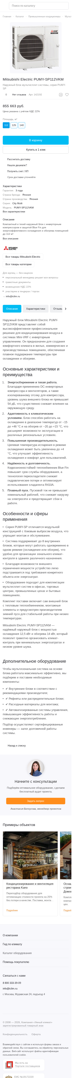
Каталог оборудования (17, 953)
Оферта (36, 1034)
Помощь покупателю (16, 962)
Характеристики (35, 308)
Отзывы (58, 308)
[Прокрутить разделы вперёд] (65, 309)
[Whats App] (25, 1005)
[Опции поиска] (57, 5)
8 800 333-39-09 (12, 982)
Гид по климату (12, 944)
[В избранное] (67, 94)
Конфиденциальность (15, 1034)
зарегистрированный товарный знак (23, 1025)
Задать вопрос (35, 800)
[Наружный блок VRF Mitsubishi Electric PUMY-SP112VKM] (36, 47)
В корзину (35, 140)
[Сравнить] (60, 94)
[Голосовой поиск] (64, 5)
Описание (12, 308)
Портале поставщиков (27, 1066)
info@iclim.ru (13, 296)
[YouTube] (19, 1005)
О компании (10, 935)
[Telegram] (12, 1005)
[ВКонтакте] (5, 1005)
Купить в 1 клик (35, 149)
